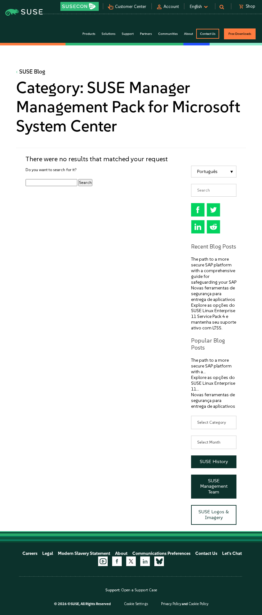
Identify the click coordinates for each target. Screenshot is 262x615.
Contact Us (207, 34)
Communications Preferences (161, 553)
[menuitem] (214, 171)
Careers (29, 553)
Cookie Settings (136, 604)
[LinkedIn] (145, 561)
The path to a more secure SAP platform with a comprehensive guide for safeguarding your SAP (213, 270)
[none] (214, 171)
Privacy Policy (171, 604)
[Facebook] (117, 561)
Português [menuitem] (207, 171)
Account (171, 6)
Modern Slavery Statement (84, 553)
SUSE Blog (32, 71)
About (121, 553)
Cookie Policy (198, 604)
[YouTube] (103, 561)
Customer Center (130, 6)
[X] (131, 561)
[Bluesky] (159, 561)
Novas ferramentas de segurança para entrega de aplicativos (213, 293)
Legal (47, 553)
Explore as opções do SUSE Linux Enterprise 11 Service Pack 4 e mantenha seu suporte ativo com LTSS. (213, 317)
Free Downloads (239, 34)
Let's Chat (232, 553)
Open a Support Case (139, 590)
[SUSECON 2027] (79, 6)
